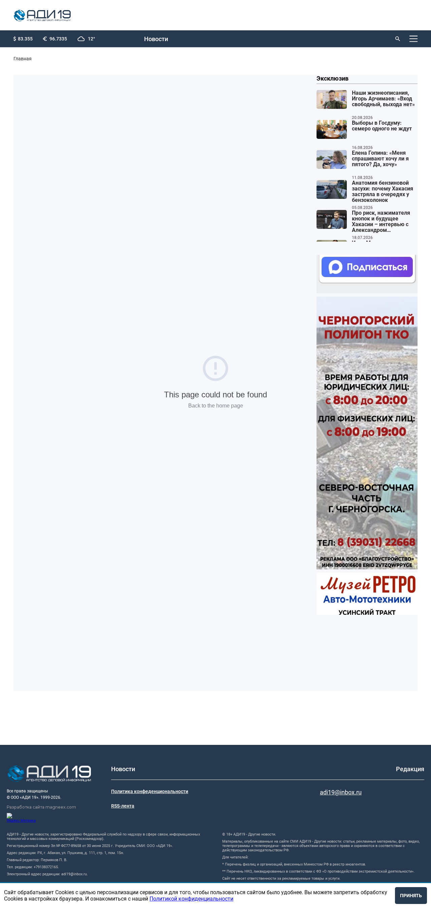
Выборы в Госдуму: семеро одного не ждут (382, 126)
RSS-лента (122, 806)
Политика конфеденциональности (149, 791)
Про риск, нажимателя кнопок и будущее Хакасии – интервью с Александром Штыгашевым (381, 222)
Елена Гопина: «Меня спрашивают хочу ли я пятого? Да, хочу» (380, 159)
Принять (411, 895)
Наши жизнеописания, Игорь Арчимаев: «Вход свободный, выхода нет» (383, 99)
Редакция (410, 769)
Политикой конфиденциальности (191, 899)
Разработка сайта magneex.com (41, 807)
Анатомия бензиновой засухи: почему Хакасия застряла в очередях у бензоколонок (382, 191)
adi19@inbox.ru (341, 792)
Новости (156, 38)
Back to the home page (215, 405)
